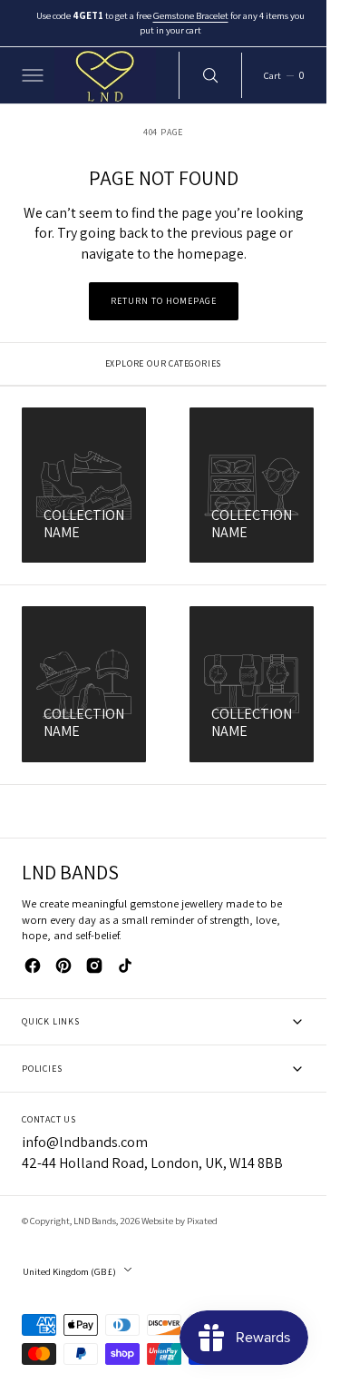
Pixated (202, 1220)
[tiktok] (125, 965)
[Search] (210, 75)
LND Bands (94, 1220)
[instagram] (94, 965)
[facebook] (33, 965)
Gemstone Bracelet (191, 15)
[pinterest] (63, 965)
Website (157, 1220)
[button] (31, 75)
